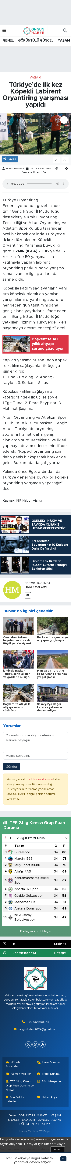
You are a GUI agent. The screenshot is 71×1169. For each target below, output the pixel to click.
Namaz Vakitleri (21, 1073)
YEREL (35, 1124)
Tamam (57, 1149)
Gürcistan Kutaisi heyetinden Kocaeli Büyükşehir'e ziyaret (17, 640)
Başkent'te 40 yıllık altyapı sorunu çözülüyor (16, 707)
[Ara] (65, 30)
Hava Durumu (51, 1062)
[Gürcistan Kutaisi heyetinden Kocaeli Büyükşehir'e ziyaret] (18, 625)
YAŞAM (64, 40)
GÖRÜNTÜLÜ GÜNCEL (35, 40)
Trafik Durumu (51, 1073)
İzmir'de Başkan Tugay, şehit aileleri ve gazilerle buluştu (16, 674)
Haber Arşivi (50, 1097)
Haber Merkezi (15, 169)
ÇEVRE (46, 1124)
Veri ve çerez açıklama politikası (25, 1149)
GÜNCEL (43, 1119)
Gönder (11, 766)
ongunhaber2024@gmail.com (38, 1029)
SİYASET (14, 1119)
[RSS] (42, 1044)
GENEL (8, 40)
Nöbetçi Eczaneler (13, 1064)
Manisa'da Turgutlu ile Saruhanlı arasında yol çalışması (52, 674)
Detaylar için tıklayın (35, 931)
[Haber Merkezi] (12, 589)
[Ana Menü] (4, 30)
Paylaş (12, 159)
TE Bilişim (45, 1131)
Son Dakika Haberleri (15, 1099)
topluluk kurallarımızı (40, 779)
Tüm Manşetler (51, 1081)
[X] (28, 1044)
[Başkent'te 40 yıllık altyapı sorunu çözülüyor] (18, 692)
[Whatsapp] (35, 1044)
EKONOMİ (28, 1119)
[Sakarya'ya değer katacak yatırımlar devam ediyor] (52, 692)
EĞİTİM (24, 1124)
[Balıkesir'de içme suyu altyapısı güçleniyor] (52, 625)
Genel (12, 1115)
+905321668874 (38, 1022)
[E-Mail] (28, 595)
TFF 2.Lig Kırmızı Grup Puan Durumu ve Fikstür (20, 1085)
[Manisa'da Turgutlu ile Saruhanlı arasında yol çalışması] (52, 659)
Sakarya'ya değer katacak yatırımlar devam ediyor (49, 707)
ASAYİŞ (56, 1119)
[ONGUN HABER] (34, 31)
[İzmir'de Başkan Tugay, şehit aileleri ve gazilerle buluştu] (18, 659)
